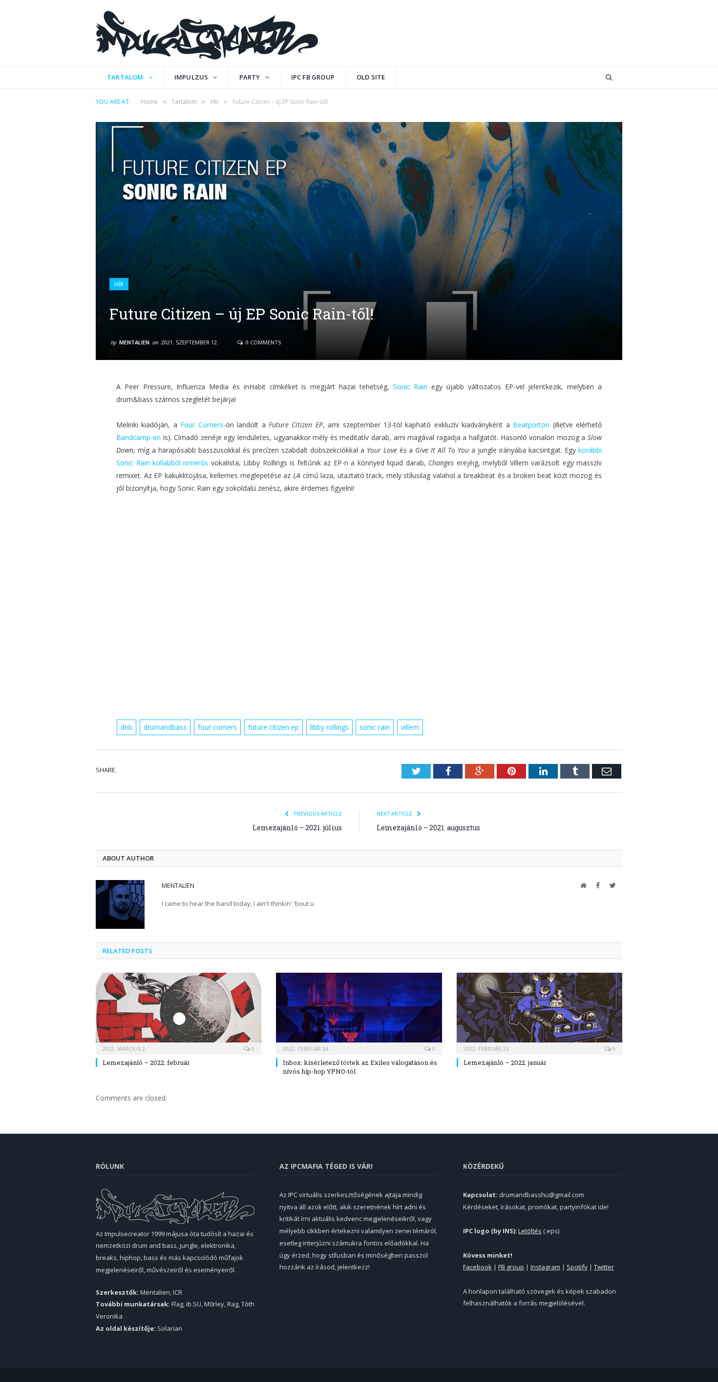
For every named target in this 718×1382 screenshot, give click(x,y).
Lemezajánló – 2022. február (146, 1062)
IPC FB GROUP (313, 77)
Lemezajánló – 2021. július (297, 827)
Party (249, 77)
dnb (126, 727)
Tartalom (125, 77)
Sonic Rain (410, 386)
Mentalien (134, 342)
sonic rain (374, 727)
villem (410, 727)
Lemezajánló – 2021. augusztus (428, 827)
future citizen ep (273, 727)
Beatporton (531, 424)
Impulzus (191, 77)
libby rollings (329, 727)
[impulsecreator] (207, 32)
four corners (217, 727)
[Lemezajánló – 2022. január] (539, 1012)
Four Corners (201, 424)
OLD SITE (371, 77)
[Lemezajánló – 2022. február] (178, 1012)
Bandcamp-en (138, 437)
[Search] (608, 77)
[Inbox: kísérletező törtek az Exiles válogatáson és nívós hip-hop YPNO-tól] (359, 1012)
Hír (119, 284)
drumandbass (165, 727)
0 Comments (262, 342)
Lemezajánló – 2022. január (505, 1062)
